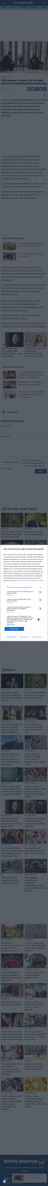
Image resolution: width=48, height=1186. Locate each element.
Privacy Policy (37, 637)
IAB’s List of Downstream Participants (27, 580)
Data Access (24, 637)
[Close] (44, 549)
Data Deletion (11, 637)
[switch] (39, 592)
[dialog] (24, 593)
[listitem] (24, 587)
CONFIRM (14, 629)
